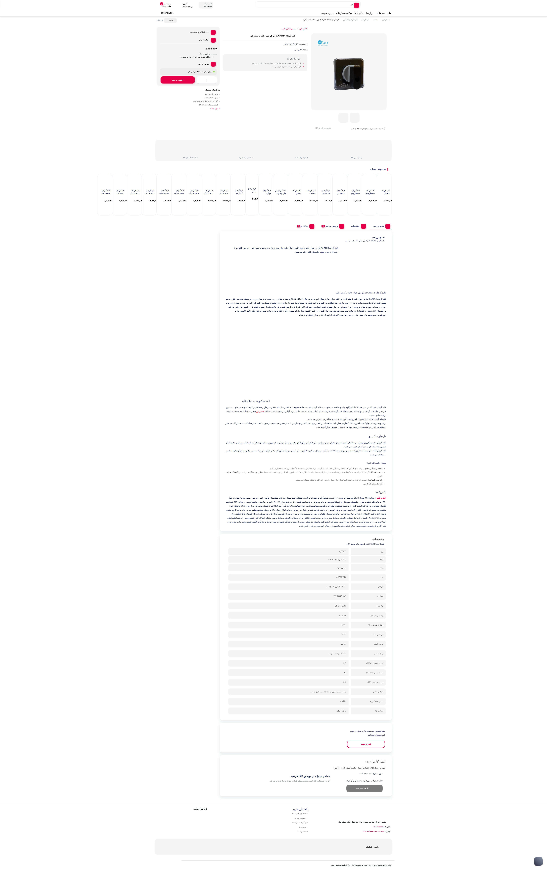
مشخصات (355, 226)
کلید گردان (365, 20)
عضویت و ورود (300, 818)
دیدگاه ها (304, 226)
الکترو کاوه (298, 50)
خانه (389, 13)
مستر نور (386, 20)
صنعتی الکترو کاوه (289, 29)
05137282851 (379, 827)
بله (358, 128)
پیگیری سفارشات (299, 822)
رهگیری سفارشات (344, 13)
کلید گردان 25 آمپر (350, 20)
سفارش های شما (299, 813)
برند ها (382, 13)
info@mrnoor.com (374, 831)
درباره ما (369, 13)
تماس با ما (359, 13)
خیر (353, 128)
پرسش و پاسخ (331, 226)
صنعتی (375, 20)
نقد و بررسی (378, 226)
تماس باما (302, 831)
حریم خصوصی (327, 13)
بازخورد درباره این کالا (323, 128)
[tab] (381, 225)
